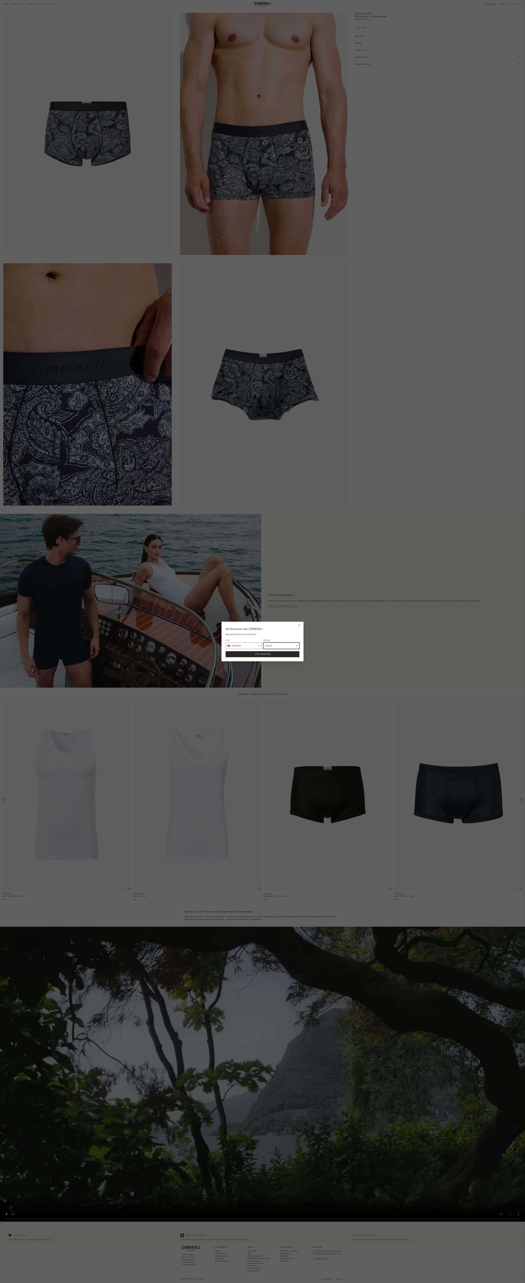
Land (228, 640)
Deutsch (268, 645)
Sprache (266, 640)
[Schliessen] (299, 626)
